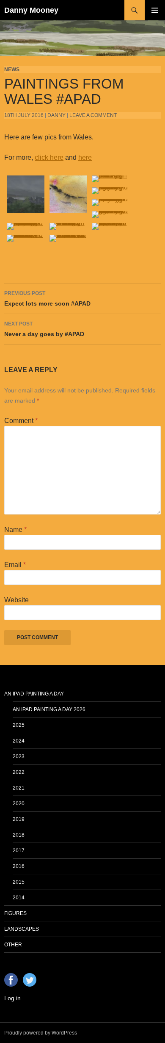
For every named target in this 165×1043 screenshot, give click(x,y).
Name (15, 529)
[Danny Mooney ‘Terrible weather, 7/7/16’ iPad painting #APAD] (25, 193)
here (85, 157)
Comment (21, 420)
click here (49, 157)
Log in (12, 998)
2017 (19, 851)
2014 (19, 898)
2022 (19, 772)
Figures (15, 913)
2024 (19, 741)
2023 (19, 756)
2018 (19, 835)
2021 (19, 788)
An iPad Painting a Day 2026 (49, 709)
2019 (19, 819)
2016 (19, 866)
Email (15, 564)
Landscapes (21, 929)
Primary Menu (155, 10)
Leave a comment (93, 115)
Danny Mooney (31, 10)
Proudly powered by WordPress (40, 1033)
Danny (56, 115)
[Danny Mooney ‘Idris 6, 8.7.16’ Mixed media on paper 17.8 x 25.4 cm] (68, 193)
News (11, 69)
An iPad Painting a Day (34, 694)
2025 (19, 725)
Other (13, 945)
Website (16, 600)
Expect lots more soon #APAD (47, 298)
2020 (19, 804)
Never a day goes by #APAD (44, 329)
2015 (19, 882)
